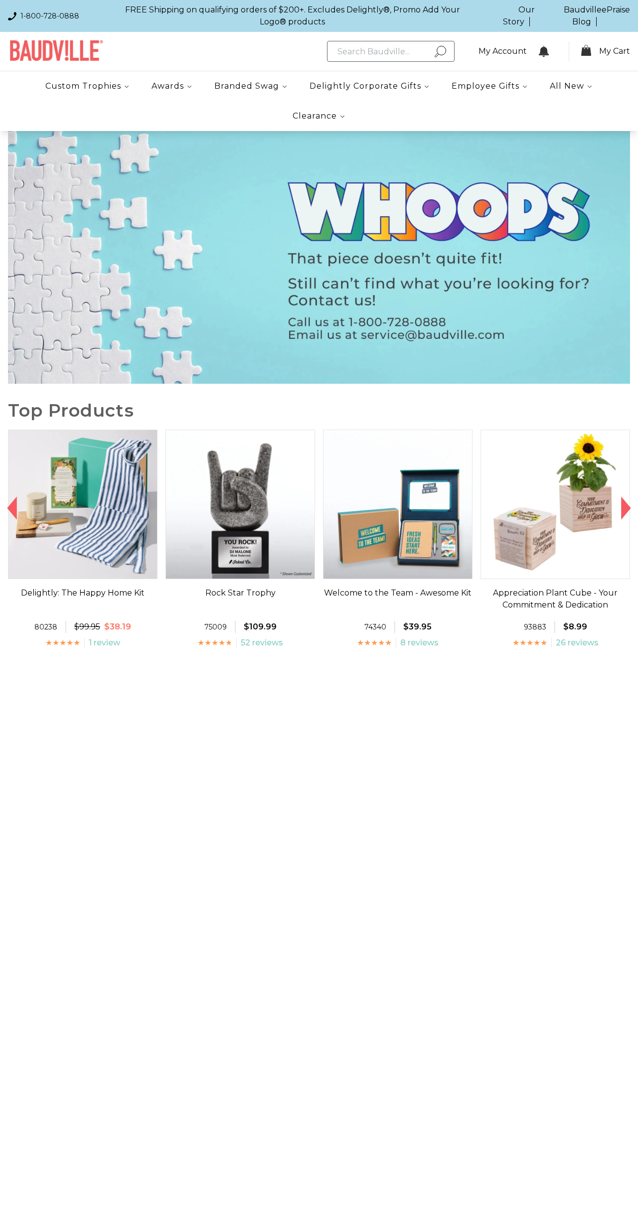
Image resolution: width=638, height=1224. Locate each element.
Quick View (83, 569)
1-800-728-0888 (49, 15)
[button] (12, 508)
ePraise (616, 9)
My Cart (614, 51)
